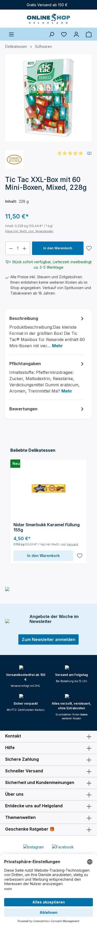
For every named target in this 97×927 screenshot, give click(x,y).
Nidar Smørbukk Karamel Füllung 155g (46, 527)
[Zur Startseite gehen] (48, 19)
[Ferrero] (14, 159)
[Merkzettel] (64, 34)
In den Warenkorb (57, 248)
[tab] (47, 331)
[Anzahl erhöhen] (24, 248)
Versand (72, 544)
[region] (48, 100)
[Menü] (11, 34)
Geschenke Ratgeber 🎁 (30, 829)
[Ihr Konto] (76, 34)
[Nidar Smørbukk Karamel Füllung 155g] (48, 488)
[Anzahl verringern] (10, 248)
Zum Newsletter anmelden (48, 639)
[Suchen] (51, 34)
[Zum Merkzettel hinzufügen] (89, 248)
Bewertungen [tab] (23, 408)
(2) (89, 153)
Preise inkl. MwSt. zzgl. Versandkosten (29, 231)
